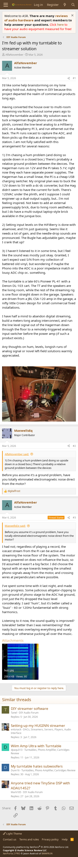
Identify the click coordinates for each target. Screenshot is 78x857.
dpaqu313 (16, 750)
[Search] (73, 4)
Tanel (14, 712)
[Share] (68, 78)
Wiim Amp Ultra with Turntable (36, 745)
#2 (74, 446)
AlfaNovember (14, 54)
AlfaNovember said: (17, 454)
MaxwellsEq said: (15, 526)
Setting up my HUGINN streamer (38, 725)
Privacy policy (50, 839)
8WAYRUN (47, 853)
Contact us (9, 839)
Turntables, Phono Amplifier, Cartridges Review (40, 751)
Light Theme (14, 833)
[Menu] (6, 5)
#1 (74, 78)
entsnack (16, 729)
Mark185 (16, 792)
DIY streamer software (29, 708)
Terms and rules (29, 839)
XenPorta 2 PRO (11, 853)
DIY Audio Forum (28, 712)
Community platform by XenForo (36, 846)
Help (65, 839)
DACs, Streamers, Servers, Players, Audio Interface (41, 731)
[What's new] (65, 4)
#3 (74, 517)
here (60, 24)
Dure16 (15, 770)
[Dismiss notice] (72, 16)
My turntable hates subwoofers (37, 766)
